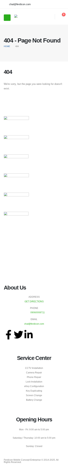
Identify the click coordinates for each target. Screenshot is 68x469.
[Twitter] (18, 334)
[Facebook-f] (8, 334)
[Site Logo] (24, 17)
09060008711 (37, 312)
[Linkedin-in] (28, 334)
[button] (49, 16)
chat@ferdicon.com (34, 324)
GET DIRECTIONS (34, 301)
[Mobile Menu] (7, 17)
